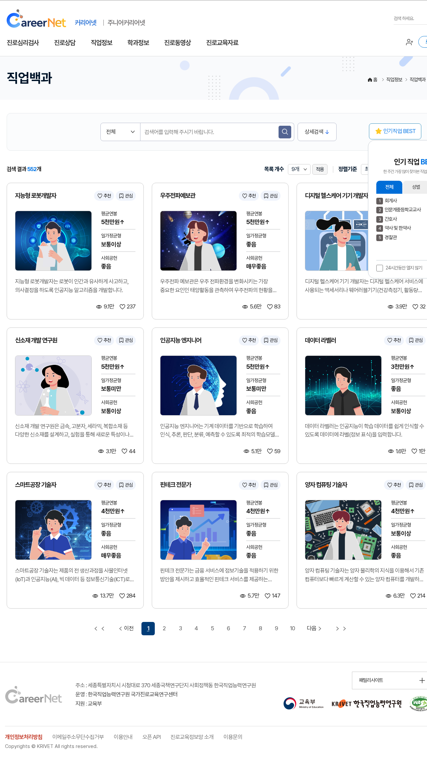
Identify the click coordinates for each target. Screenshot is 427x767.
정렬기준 (347, 169)
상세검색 (314, 131)
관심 (128, 195)
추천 (107, 195)
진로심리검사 (23, 43)
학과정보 (138, 43)
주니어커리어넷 (126, 23)
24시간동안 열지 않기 (404, 267)
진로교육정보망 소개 (192, 737)
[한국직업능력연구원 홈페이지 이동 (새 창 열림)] (366, 703)
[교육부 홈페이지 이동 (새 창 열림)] (303, 703)
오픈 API (151, 737)
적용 (320, 169)
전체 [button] (389, 187)
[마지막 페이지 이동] (341, 628)
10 (292, 628)
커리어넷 (85, 23)
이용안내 (123, 737)
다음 (311, 628)
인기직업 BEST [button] (399, 131)
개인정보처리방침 (23, 737)
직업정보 (101, 43)
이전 (128, 628)
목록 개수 (274, 169)
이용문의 (233, 737)
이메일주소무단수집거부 (78, 737)
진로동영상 (177, 43)
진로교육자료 (222, 43)
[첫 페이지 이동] (99, 628)
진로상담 (64, 43)
